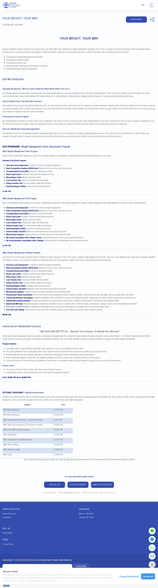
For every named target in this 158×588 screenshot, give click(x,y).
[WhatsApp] (152, 547)
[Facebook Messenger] (152, 539)
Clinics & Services (9, 513)
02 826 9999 (7, 533)
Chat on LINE (54, 484)
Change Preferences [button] (129, 576)
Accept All (148, 576)
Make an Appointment (102, 484)
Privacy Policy (7, 544)
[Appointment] (152, 556)
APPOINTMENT (136, 19)
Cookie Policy (51, 580)
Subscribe (81, 566)
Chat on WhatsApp (78, 484)
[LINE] (152, 530)
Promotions (6, 517)
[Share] (152, 19)
